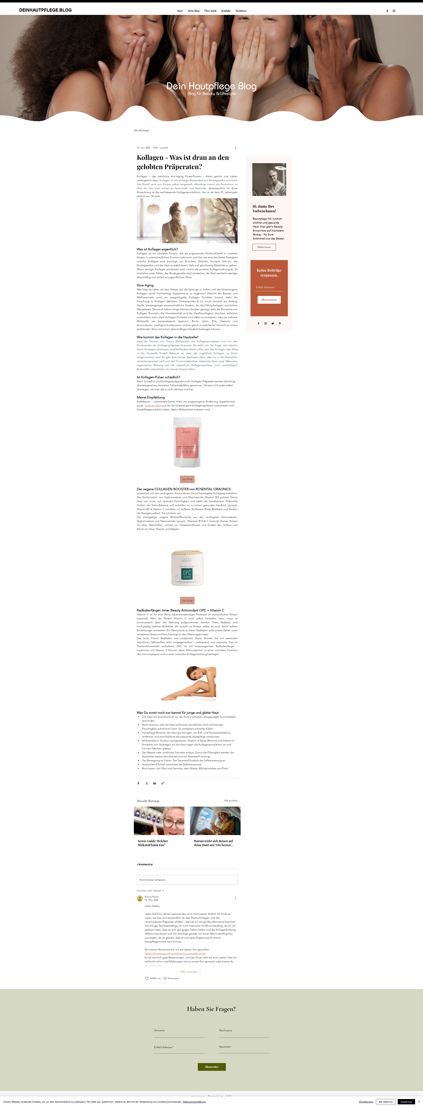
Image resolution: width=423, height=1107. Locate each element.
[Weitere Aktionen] (236, 148)
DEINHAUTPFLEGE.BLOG (45, 10)
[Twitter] (272, 323)
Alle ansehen (231, 800)
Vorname (159, 1030)
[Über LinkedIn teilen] (154, 783)
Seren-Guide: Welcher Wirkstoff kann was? (153, 843)
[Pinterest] (279, 323)
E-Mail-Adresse (163, 1047)
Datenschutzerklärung (194, 1101)
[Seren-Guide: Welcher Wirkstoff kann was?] (159, 821)
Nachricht (225, 1047)
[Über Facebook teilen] (138, 783)
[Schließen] (419, 1101)
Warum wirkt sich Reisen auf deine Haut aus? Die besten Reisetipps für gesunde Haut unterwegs (213, 843)
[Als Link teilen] (162, 783)
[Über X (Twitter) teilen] (146, 783)
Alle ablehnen (386, 1101)
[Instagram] (394, 11)
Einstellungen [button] (366, 1101)
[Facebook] (387, 11)
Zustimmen (406, 1101)
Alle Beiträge (141, 130)
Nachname (225, 1030)
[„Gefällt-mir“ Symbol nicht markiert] (147, 978)
